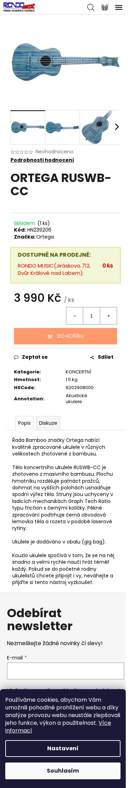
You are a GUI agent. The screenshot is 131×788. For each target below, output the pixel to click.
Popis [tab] (24, 422)
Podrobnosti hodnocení (42, 160)
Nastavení (63, 748)
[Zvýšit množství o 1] (108, 315)
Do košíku (70, 336)
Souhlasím (63, 771)
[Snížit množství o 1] (74, 315)
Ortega (45, 236)
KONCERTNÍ (78, 372)
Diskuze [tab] (48, 422)
